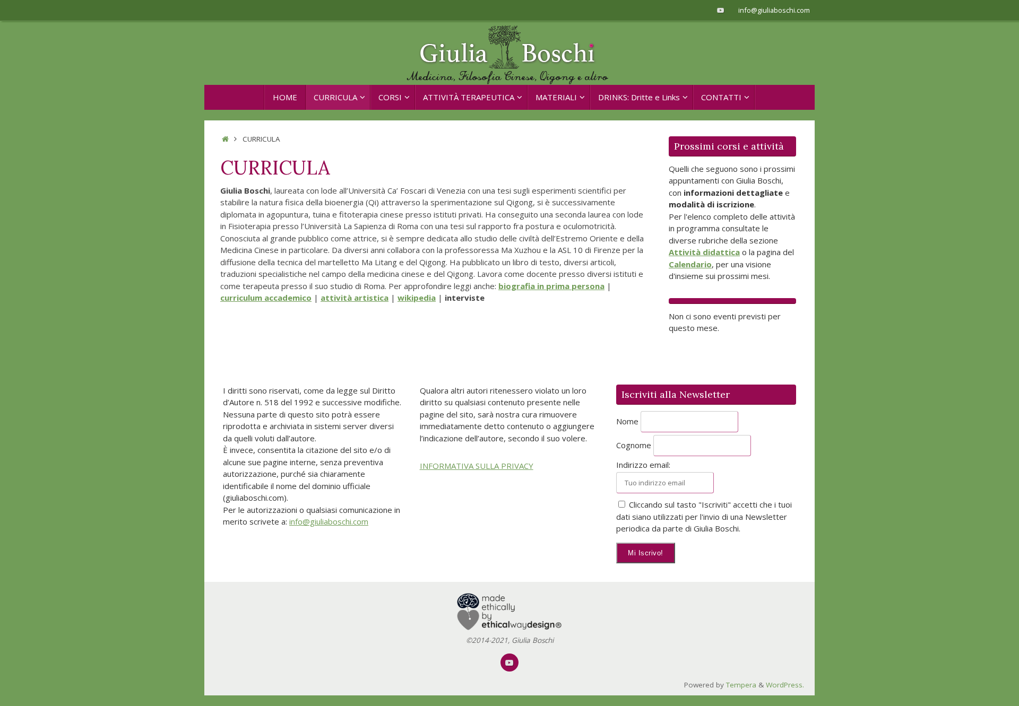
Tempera (741, 685)
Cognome (633, 445)
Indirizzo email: (643, 464)
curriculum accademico (266, 297)
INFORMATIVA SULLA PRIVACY (476, 465)
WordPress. (785, 685)
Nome (627, 421)
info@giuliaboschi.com (774, 10)
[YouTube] (720, 10)
